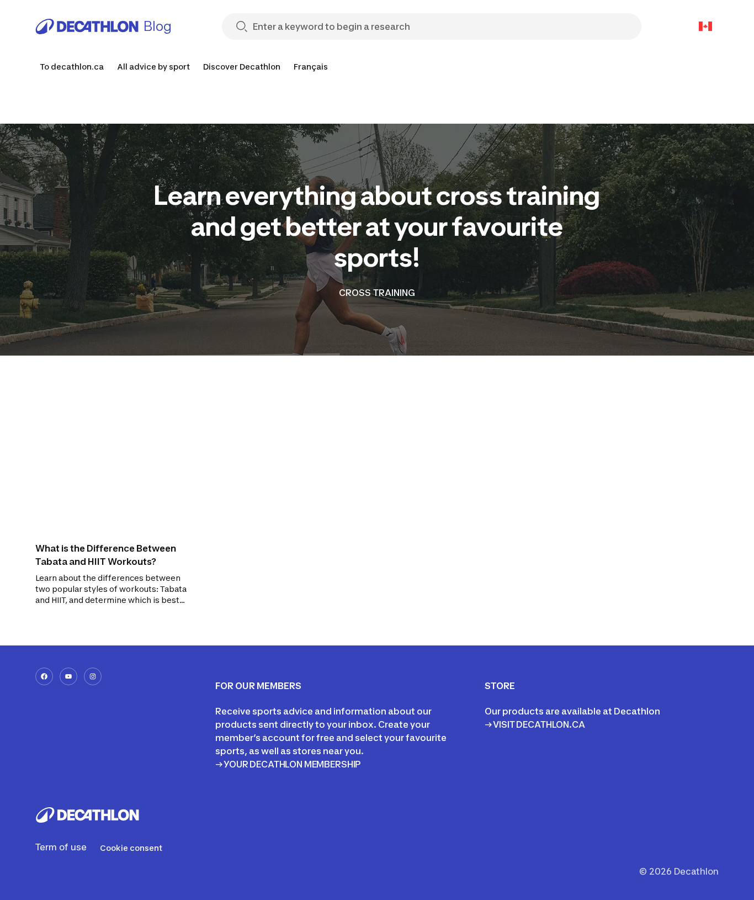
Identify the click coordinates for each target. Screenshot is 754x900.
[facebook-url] (44, 676)
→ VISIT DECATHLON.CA (535, 724)
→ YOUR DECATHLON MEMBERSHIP (288, 764)
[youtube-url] (68, 676)
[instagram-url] (93, 676)
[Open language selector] (705, 26)
